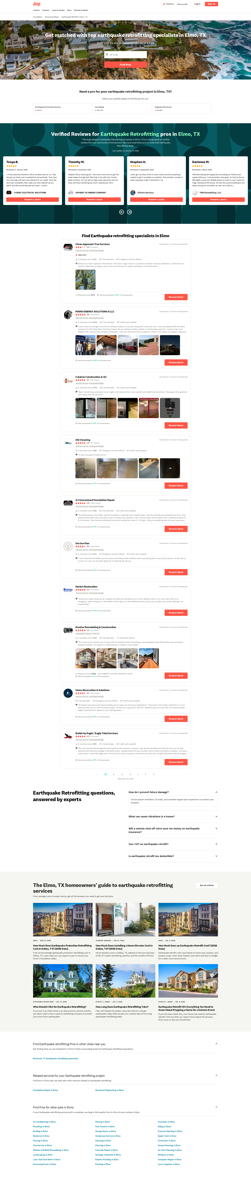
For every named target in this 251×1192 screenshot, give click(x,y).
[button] (85, 280)
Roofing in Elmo (40, 1131)
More (69, 10)
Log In (197, 3)
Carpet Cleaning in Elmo (169, 1145)
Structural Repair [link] (52, 17)
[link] (9, 192)
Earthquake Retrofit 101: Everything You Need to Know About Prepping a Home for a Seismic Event (186, 1008)
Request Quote (176, 297)
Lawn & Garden (58, 10)
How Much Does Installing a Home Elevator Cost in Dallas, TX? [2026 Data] (124, 947)
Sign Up (211, 3)
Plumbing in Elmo (41, 1126)
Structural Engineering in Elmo (109, 1090)
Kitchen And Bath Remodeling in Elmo (51, 1150)
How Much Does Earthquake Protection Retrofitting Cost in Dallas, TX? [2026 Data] (62, 947)
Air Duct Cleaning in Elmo (170, 1150)
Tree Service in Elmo (42, 1145)
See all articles (207, 885)
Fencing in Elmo (40, 1140)
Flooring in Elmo (103, 1145)
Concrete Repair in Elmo (106, 1150)
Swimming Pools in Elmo (44, 1164)
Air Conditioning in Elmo (44, 1121)
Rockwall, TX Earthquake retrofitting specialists (55, 1058)
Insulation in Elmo (166, 1121)
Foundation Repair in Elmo (45, 1090)
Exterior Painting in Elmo (107, 1159)
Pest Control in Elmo (105, 1126)
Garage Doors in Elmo (105, 1131)
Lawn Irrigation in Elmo (169, 1164)
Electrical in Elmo (41, 1136)
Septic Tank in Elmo (167, 1136)
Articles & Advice (81, 10)
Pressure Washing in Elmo (170, 1131)
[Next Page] (153, 774)
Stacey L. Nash (103, 1002)
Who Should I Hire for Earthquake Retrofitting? (59, 1006)
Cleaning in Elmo (103, 1140)
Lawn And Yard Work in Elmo (46, 1159)
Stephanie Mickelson (43, 1002)
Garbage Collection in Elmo (108, 1154)
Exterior (45, 10)
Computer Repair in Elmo (169, 1159)
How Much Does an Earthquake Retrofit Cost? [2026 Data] (187, 947)
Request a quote (32, 199)
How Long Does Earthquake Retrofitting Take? (122, 1006)
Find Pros (125, 64)
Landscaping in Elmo (43, 1154)
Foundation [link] (37, 17)
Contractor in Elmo (167, 1140)
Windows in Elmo (166, 1154)
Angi (35, 941)
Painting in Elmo (103, 1164)
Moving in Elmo (102, 1121)
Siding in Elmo (164, 1126)
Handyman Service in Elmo (108, 1136)
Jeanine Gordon (103, 941)
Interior (36, 10)
